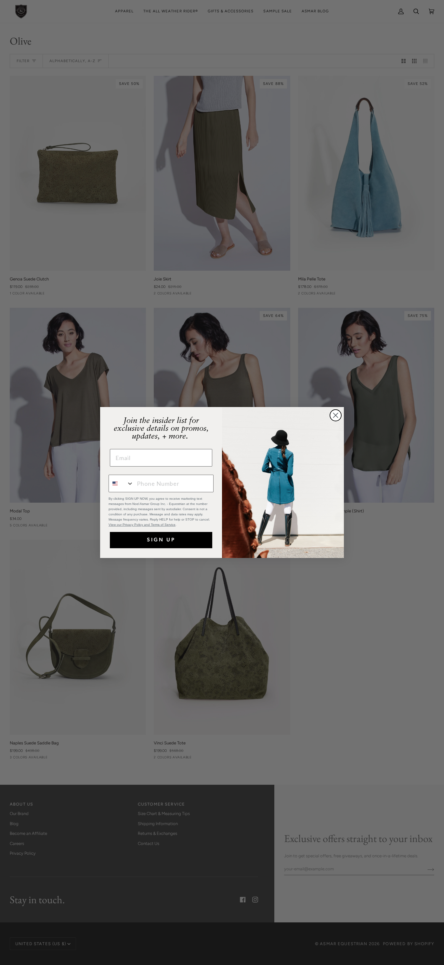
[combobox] (121, 483)
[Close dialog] (335, 415)
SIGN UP (161, 540)
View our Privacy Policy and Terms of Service (142, 524)
